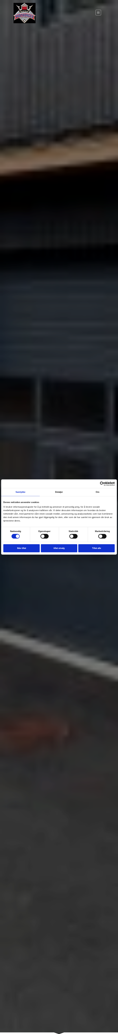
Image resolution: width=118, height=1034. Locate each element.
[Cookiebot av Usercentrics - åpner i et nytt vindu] (102, 483)
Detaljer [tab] (59, 492)
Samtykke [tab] (20, 492)
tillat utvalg (59, 548)
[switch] (44, 536)
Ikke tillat (21, 548)
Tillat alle (96, 548)
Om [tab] (97, 492)
